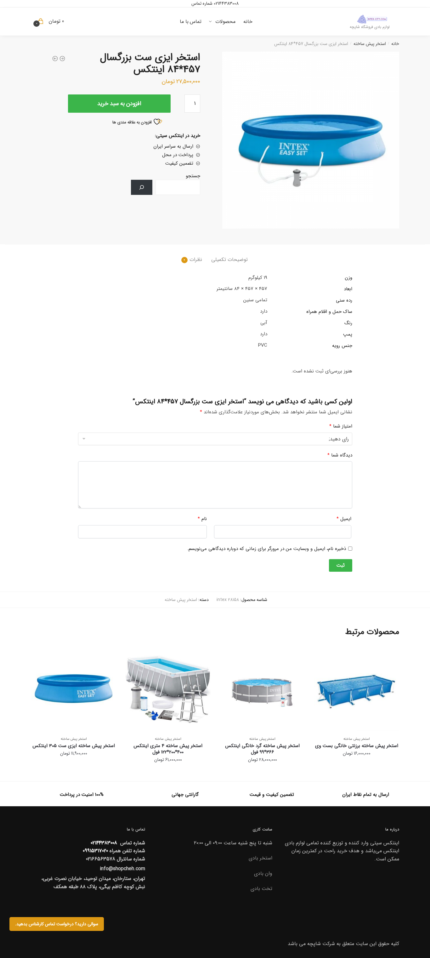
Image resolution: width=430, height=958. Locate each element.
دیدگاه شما (339, 455)
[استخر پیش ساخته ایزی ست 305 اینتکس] (73, 688)
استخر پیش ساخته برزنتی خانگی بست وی (356, 746)
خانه (395, 43)
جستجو (193, 176)
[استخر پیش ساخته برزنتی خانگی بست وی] (356, 688)
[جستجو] (141, 187)
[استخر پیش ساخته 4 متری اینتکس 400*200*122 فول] (168, 688)
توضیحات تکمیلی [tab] (229, 260)
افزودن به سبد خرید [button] (357, 773)
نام (202, 519)
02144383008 (225, 3)
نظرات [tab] (196, 260)
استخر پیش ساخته (370, 43)
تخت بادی (261, 889)
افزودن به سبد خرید (119, 103)
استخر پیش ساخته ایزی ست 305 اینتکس (73, 746)
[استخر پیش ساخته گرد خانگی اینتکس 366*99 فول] (262, 688)
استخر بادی (260, 858)
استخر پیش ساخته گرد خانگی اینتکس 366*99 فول (262, 749)
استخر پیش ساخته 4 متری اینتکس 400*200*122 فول (167, 749)
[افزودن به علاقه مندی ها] (322, 654)
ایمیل (344, 519)
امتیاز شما (340, 426)
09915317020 (95, 851)
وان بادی (263, 873)
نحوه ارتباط (288, 74)
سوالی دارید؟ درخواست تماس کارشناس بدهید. (56, 924)
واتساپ (219, 84)
